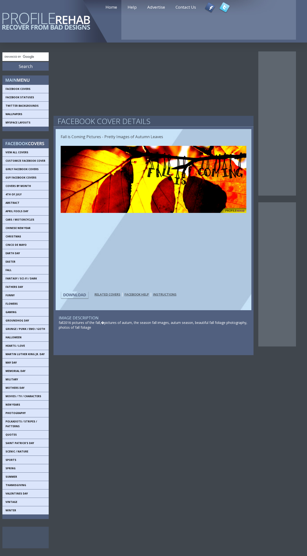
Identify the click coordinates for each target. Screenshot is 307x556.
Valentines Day (17, 493)
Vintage (11, 502)
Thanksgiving (16, 485)
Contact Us (186, 7)
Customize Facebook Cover (25, 160)
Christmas (13, 236)
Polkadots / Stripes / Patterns (21, 424)
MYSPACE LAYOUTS (18, 122)
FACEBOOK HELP (136, 294)
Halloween (14, 337)
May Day (11, 362)
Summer (11, 476)
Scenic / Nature (17, 451)
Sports (11, 460)
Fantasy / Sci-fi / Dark (21, 278)
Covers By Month (18, 186)
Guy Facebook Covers (21, 177)
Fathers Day (14, 287)
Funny (10, 295)
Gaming (11, 312)
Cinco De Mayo (16, 245)
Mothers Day (15, 387)
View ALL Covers (17, 152)
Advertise (156, 7)
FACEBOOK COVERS (18, 89)
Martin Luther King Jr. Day (25, 354)
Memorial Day (15, 371)
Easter (10, 261)
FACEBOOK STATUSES (20, 97)
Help (132, 7)
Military (12, 379)
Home (111, 7)
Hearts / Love (15, 345)
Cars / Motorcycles (20, 219)
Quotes (11, 434)
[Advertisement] (24, 537)
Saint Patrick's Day (20, 443)
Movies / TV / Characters (23, 396)
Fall (9, 270)
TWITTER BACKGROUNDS (22, 105)
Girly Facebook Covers (22, 169)
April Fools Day (17, 211)
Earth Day (13, 253)
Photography (16, 413)
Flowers (12, 303)
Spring (11, 468)
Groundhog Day (17, 320)
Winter (11, 510)
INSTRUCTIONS (165, 294)
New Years (13, 404)
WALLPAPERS (14, 114)
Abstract (12, 202)
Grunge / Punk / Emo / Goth (25, 329)
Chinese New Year (18, 228)
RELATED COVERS (107, 294)
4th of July (14, 194)
